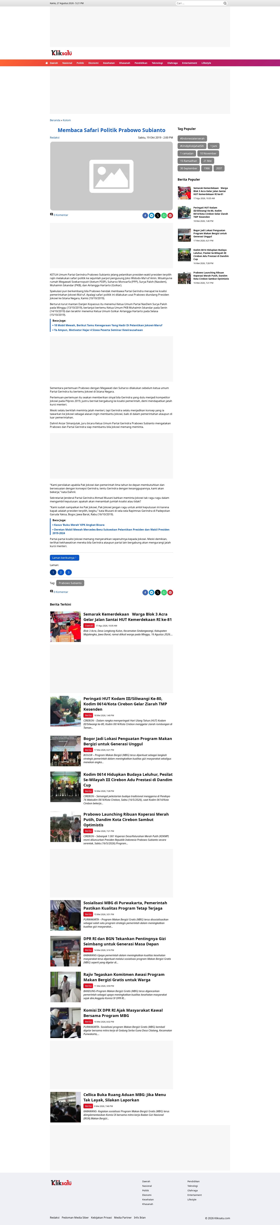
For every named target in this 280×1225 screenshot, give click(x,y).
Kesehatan (109, 62)
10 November (208, 153)
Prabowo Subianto (70, 583)
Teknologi (157, 62)
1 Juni (213, 146)
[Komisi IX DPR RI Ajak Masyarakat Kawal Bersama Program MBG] (65, 1022)
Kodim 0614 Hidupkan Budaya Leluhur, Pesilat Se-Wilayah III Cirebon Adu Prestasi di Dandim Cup (211, 254)
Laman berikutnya (63, 558)
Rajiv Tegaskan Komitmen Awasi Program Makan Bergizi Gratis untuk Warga (124, 977)
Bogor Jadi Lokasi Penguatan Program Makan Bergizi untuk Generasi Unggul (210, 233)
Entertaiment (189, 62)
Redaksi (54, 137)
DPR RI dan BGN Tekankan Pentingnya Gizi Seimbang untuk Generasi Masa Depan (124, 941)
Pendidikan (141, 62)
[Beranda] (46, 62)
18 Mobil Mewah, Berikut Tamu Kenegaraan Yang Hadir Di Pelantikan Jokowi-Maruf (108, 325)
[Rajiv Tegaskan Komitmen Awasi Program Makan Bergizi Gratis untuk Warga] (65, 987)
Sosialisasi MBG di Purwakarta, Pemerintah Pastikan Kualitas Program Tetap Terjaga (125, 905)
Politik (80, 62)
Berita (88, 715)
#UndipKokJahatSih (192, 146)
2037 (219, 168)
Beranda (55, 120)
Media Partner (123, 1217)
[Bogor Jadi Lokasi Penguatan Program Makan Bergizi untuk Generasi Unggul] (184, 235)
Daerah (54, 62)
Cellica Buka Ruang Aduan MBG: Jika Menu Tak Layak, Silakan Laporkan (124, 1097)
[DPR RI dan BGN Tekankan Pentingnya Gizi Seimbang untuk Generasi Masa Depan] (65, 951)
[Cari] (225, 3)
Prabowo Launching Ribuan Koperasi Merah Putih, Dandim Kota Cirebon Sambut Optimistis (211, 275)
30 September (188, 168)
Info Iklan (140, 1217)
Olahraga (172, 62)
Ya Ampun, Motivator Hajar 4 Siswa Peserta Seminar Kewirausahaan (98, 330)
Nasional (67, 62)
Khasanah (124, 62)
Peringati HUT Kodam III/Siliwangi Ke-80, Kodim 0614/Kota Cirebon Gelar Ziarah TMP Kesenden (210, 212)
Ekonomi (93, 62)
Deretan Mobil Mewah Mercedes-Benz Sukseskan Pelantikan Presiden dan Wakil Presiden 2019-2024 (110, 531)
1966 (207, 168)
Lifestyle (206, 62)
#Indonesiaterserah (192, 138)
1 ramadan (186, 153)
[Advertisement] (140, 29)
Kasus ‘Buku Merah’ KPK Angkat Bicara (79, 525)
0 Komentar (60, 215)
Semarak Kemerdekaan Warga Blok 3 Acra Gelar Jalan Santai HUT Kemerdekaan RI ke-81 (210, 191)
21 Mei (208, 161)
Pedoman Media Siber (75, 1217)
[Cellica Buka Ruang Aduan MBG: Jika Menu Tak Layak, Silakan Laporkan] (65, 1107)
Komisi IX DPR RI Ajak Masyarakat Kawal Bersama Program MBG (123, 1012)
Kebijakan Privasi (101, 1217)
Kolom (67, 120)
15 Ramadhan (188, 161)
